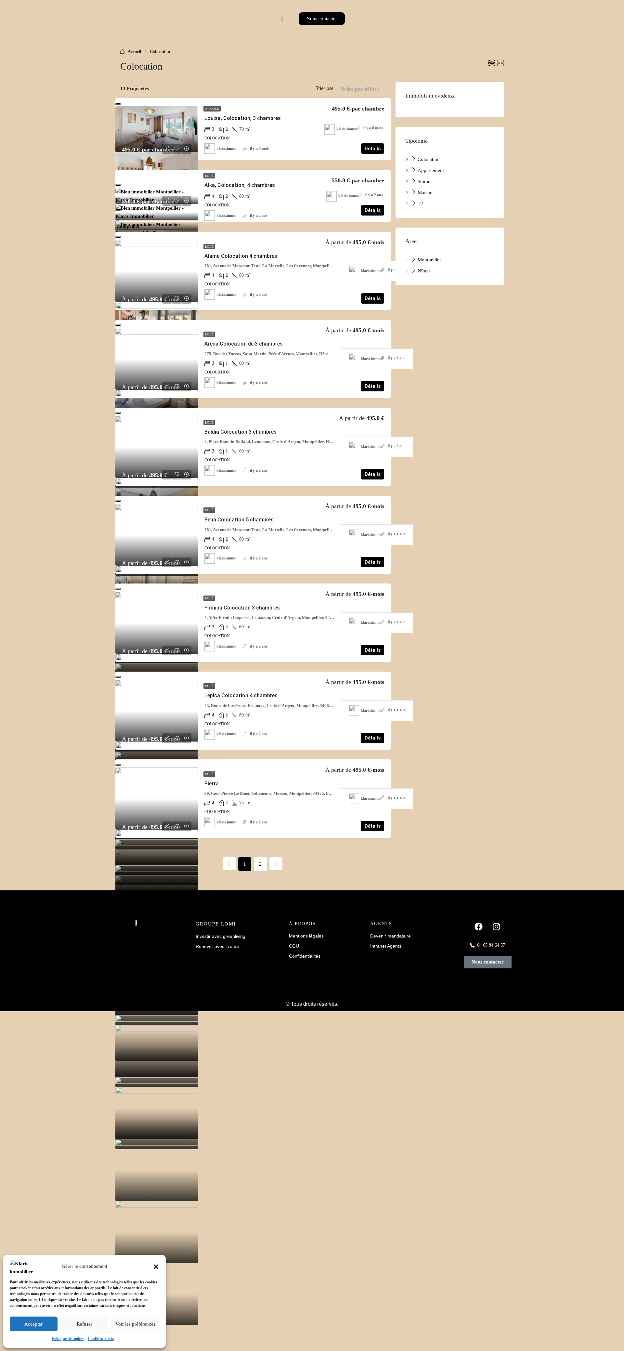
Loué (209, 175)
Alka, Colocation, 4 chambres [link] (239, 185)
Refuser (84, 1324)
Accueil (134, 51)
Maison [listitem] (424, 192)
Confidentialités (101, 1338)
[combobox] (360, 95)
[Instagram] (496, 926)
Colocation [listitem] (428, 159)
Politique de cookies (68, 1338)
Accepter (33, 1324)
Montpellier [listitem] (428, 259)
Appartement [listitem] (430, 170)
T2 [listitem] (419, 203)
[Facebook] (479, 926)
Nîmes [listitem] (423, 270)
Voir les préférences (135, 1324)
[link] (156, 129)
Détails (373, 148)
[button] (156, 1266)
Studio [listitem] (423, 181)
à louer (212, 109)
